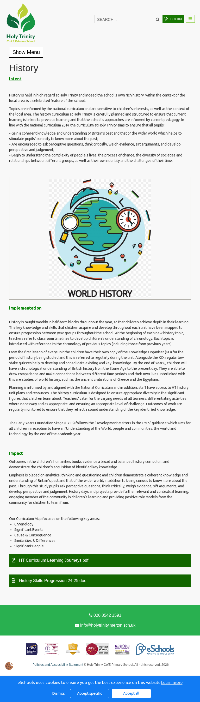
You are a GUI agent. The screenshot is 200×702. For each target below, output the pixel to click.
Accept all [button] (131, 693)
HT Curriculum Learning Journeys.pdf (53, 560)
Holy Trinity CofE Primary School (20, 33)
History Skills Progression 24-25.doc (52, 580)
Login (176, 19)
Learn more (172, 682)
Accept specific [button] (89, 693)
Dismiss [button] (58, 693)
